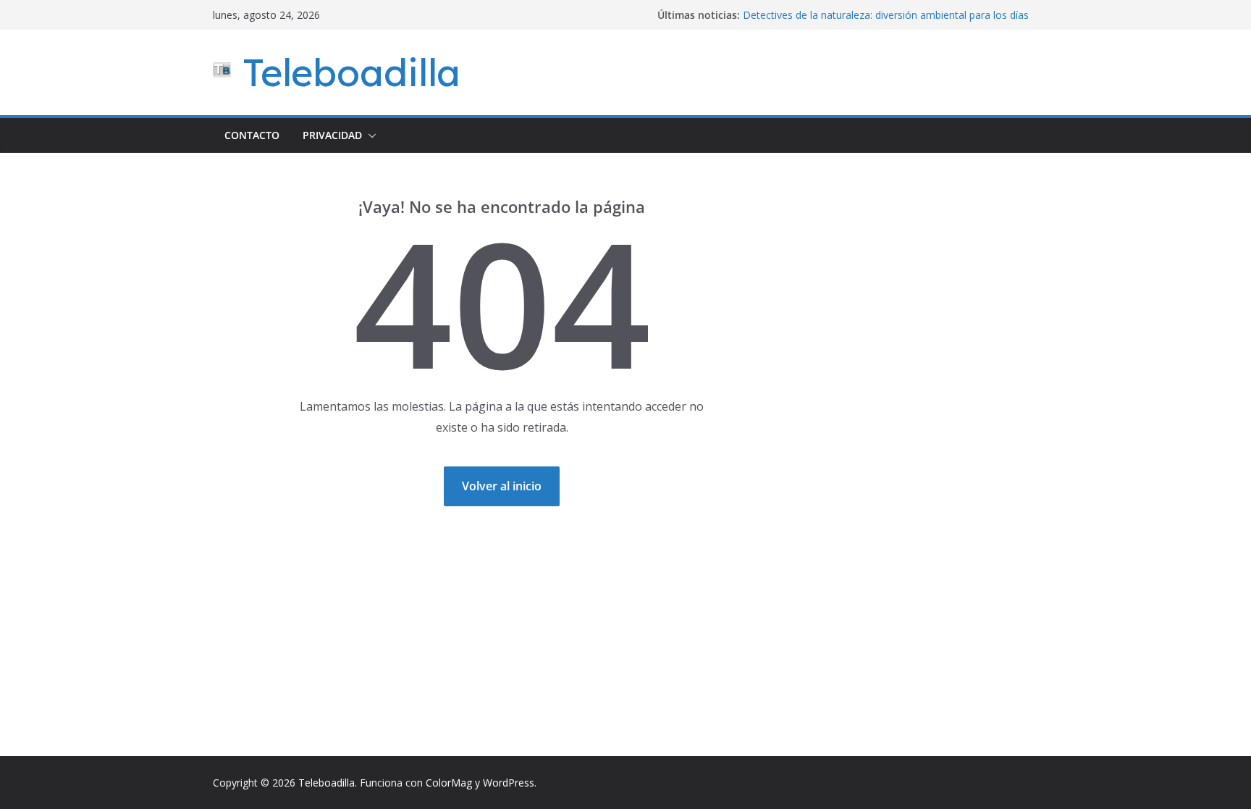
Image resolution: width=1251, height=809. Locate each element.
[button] (369, 135)
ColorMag (449, 782)
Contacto (251, 135)
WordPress (508, 782)
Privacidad (332, 135)
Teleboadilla (351, 72)
